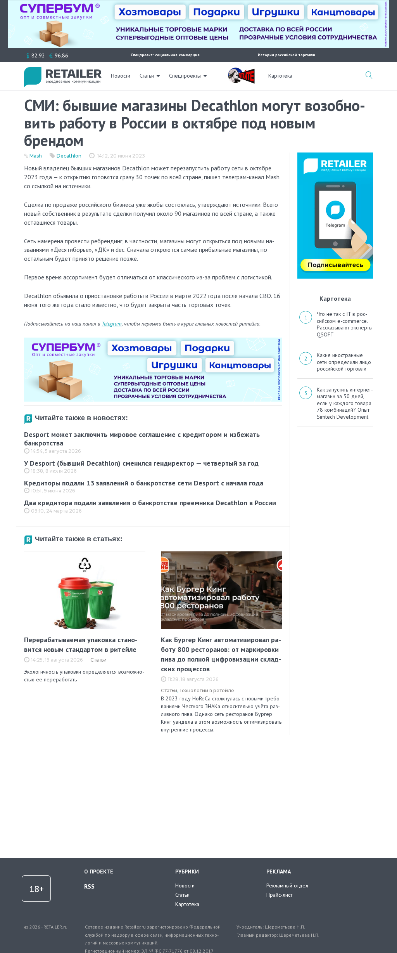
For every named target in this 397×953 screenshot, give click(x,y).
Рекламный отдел (287, 885)
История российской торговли (286, 54)
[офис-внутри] (153, 341)
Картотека (280, 75)
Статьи (147, 75)
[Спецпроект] (241, 71)
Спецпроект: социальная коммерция (165, 54)
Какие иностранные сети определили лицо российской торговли (344, 362)
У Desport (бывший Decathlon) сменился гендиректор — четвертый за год (141, 463)
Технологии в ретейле (207, 690)
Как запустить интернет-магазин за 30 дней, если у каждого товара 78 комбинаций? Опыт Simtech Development (345, 403)
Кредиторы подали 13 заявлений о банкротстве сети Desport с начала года (143, 482)
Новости (120, 75)
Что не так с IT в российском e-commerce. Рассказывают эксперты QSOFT (345, 324)
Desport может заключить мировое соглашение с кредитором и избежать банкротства (142, 439)
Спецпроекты (185, 75)
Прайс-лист (279, 894)
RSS (89, 886)
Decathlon (69, 156)
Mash (35, 156)
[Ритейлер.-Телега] (335, 155)
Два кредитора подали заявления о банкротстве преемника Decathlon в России (150, 502)
